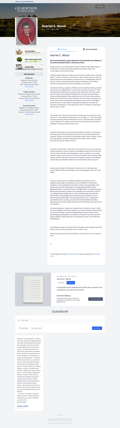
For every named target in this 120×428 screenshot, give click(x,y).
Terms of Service (65, 420)
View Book (61, 282)
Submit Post (97, 328)
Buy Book (70, 282)
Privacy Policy (55, 420)
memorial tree (72, 254)
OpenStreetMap (62, 423)
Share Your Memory (95, 299)
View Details (29, 87)
